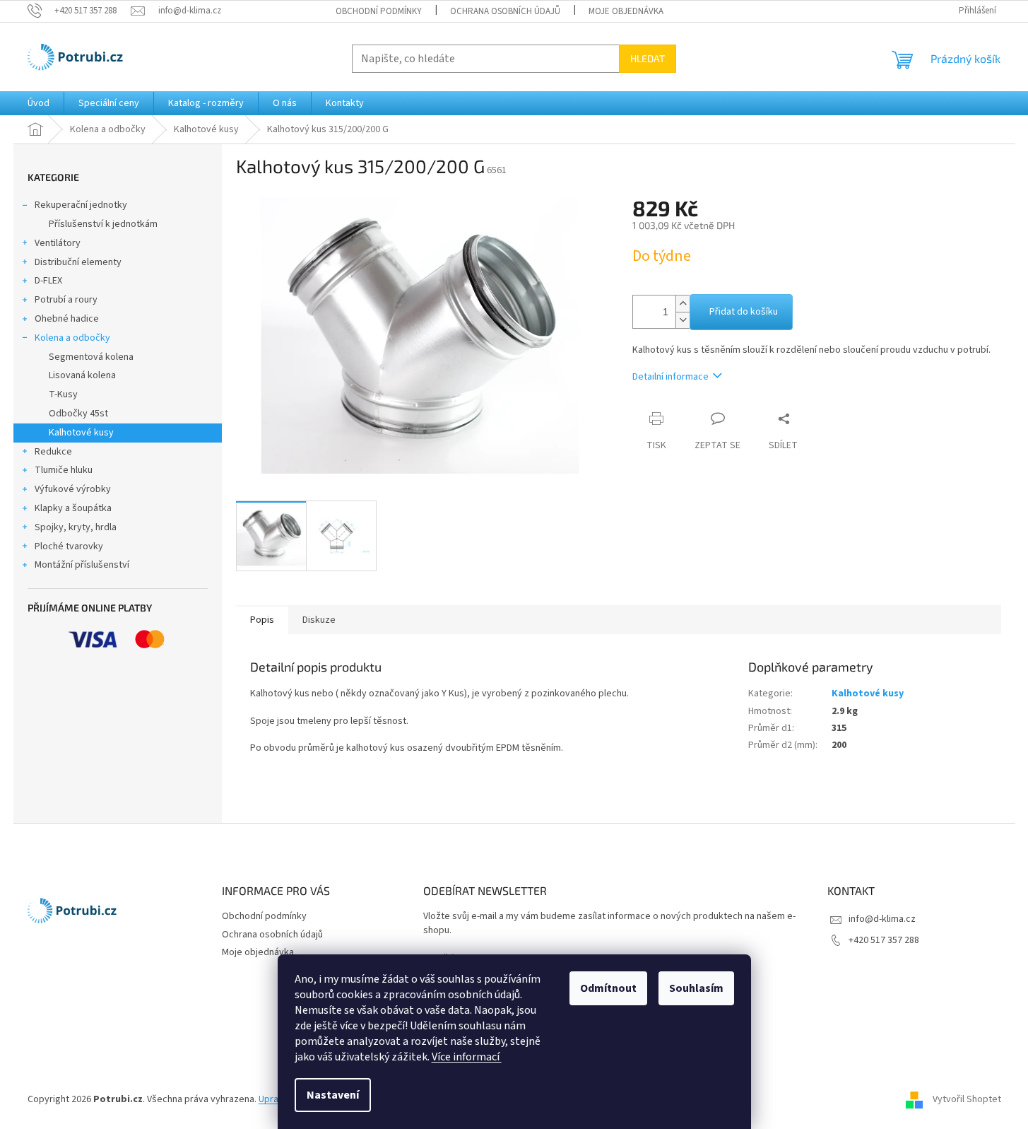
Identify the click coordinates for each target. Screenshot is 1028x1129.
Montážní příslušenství (82, 565)
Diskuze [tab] (319, 620)
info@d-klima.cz (882, 919)
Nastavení (333, 1095)
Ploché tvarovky (69, 546)
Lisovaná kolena (82, 375)
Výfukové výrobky (73, 489)
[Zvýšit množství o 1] (682, 304)
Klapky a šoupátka (73, 508)
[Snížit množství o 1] (682, 320)
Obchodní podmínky (379, 11)
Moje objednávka (626, 11)
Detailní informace (670, 377)
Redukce (53, 452)
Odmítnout (608, 988)
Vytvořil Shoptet (967, 1100)
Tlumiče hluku (64, 470)
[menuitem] (38, 103)
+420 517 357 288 (884, 940)
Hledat (647, 58)
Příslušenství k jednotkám (103, 224)
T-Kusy (63, 394)
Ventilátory (58, 243)
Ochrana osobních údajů (505, 11)
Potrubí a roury (66, 300)
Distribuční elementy (78, 262)
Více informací (467, 1057)
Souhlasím (696, 988)
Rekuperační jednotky (81, 205)
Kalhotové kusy (81, 433)
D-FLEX (48, 281)
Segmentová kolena (91, 357)
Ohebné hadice (67, 319)
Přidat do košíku (743, 312)
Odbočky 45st (78, 413)
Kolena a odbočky (72, 338)
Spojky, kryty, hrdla (76, 527)
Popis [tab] (262, 620)
